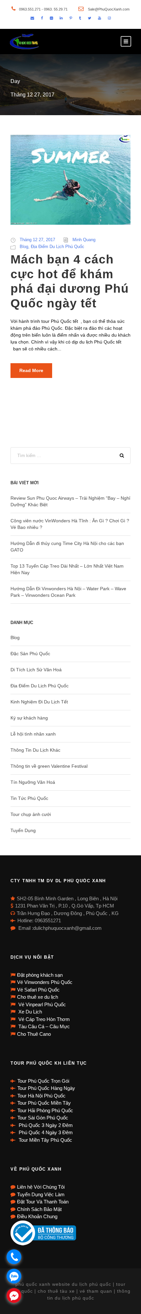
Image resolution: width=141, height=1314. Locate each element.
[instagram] (109, 18)
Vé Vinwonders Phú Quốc (44, 982)
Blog (24, 246)
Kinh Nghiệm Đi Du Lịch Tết (39, 701)
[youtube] (99, 18)
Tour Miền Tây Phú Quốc (44, 1140)
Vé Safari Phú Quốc (38, 989)
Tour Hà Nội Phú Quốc (41, 1095)
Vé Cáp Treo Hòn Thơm (43, 1019)
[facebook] (42, 18)
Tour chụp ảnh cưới (30, 814)
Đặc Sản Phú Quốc (30, 653)
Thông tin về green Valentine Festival (49, 766)
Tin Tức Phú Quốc (29, 798)
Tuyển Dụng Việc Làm (41, 1194)
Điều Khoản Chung (37, 1216)
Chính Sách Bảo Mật (39, 1209)
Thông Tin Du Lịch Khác (35, 750)
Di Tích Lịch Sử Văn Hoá (36, 669)
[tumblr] (80, 18)
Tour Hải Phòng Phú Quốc (45, 1110)
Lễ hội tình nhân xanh (33, 734)
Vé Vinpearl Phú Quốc (41, 1004)
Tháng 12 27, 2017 (37, 239)
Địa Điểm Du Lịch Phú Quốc (57, 246)
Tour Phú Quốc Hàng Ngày (46, 1088)
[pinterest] (71, 18)
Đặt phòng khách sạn (40, 975)
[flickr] (51, 18)
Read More (31, 370)
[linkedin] (61, 18)
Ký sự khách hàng (29, 717)
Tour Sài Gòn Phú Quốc (42, 1117)
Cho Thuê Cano (34, 1034)
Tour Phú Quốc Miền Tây (44, 1103)
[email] (32, 18)
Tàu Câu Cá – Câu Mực (43, 1026)
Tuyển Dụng (23, 830)
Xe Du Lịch (29, 1011)
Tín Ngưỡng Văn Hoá (32, 782)
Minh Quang (83, 239)
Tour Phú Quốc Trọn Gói (43, 1081)
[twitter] (89, 18)
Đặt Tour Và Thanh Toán (43, 1201)
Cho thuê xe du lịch (37, 997)
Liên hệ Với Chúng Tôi (41, 1187)
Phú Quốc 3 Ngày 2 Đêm (45, 1125)
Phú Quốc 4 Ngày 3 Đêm (45, 1132)
